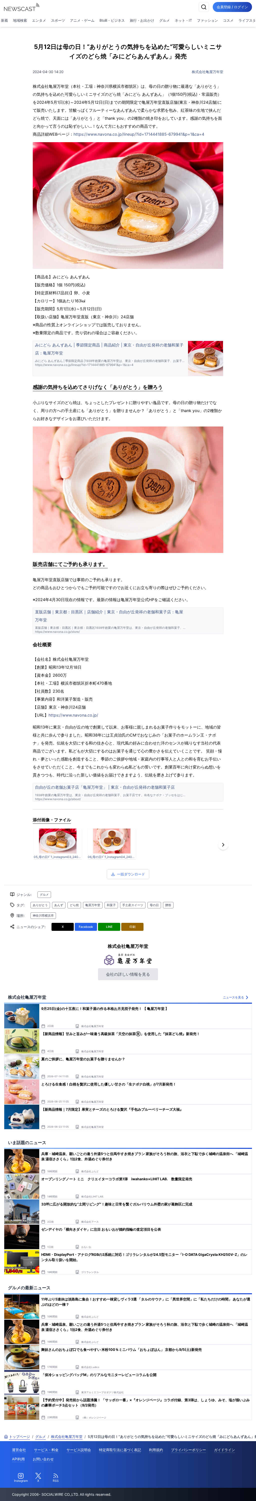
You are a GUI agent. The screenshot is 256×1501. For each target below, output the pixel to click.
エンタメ (39, 20)
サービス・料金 (46, 1450)
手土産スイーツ (132, 905)
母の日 (154, 905)
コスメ (228, 20)
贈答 (168, 905)
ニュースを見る (233, 997)
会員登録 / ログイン (232, 7)
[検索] (204, 7)
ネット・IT (183, 20)
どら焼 (74, 905)
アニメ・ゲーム (82, 20)
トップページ (19, 1436)
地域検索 (20, 20)
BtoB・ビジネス (112, 20)
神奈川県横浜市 (43, 915)
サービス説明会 (78, 1450)
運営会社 (19, 1450)
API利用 (18, 1459)
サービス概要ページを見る (219, 1490)
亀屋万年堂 (92, 905)
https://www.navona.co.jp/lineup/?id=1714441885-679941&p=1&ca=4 (139, 134)
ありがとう (40, 905)
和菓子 (111, 905)
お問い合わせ (43, 1459)
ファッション (207, 20)
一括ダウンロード (131, 874)
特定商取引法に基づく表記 (120, 1450)
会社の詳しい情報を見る (128, 974)
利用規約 (156, 1450)
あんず (58, 905)
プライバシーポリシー (188, 1450)
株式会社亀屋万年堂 (207, 72)
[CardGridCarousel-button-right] (223, 845)
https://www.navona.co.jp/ (73, 715)
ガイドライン (224, 1450)
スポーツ (58, 20)
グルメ (164, 20)
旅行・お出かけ (142, 20)
